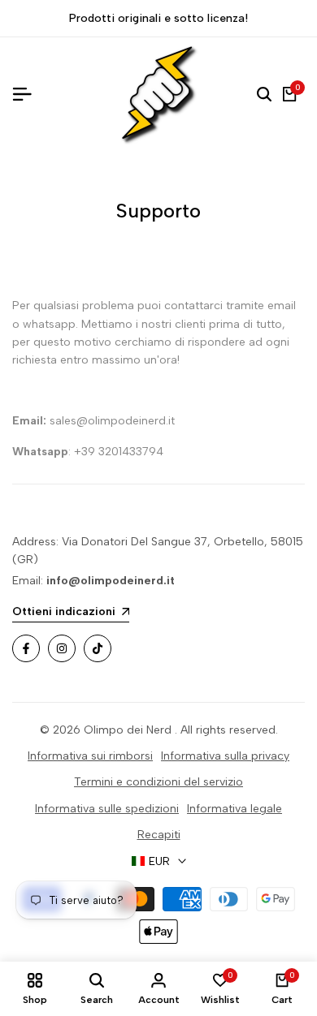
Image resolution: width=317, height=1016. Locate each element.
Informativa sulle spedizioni (107, 809)
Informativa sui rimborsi (90, 756)
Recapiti (158, 835)
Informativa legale (234, 809)
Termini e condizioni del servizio (158, 782)
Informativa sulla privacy (225, 756)
